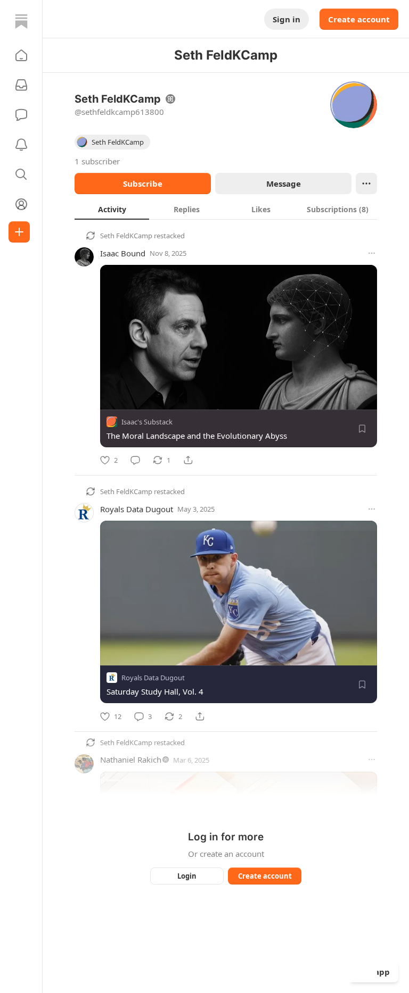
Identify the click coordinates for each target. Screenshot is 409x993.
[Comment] (135, 460)
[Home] (21, 21)
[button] (21, 55)
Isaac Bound (122, 253)
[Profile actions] (366, 183)
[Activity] (21, 144)
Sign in (286, 19)
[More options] (371, 253)
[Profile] (21, 204)
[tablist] (226, 209)
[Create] (19, 232)
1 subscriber (97, 161)
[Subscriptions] (21, 85)
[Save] (362, 428)
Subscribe (142, 183)
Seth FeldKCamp (126, 235)
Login (187, 876)
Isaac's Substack (147, 422)
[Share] (188, 460)
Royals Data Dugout (136, 509)
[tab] (112, 209)
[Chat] (21, 115)
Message (283, 183)
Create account (359, 19)
